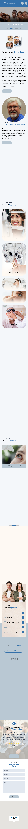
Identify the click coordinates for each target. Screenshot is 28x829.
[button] (7, 28)
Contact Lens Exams (14, 299)
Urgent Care (14, 324)
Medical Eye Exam (14, 272)
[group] (14, 457)
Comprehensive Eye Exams (14, 238)
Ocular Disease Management (14, 466)
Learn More (5, 91)
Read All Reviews (14, 756)
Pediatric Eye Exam (14, 286)
